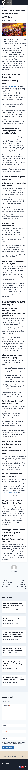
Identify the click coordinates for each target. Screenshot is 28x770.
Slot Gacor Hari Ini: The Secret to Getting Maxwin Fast (21, 584)
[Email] (25, 767)
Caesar (5, 20)
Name (5, 725)
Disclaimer (15, 756)
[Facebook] (20, 767)
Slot (3, 7)
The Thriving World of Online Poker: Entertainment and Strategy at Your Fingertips (13, 635)
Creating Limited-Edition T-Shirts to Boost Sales (7, 583)
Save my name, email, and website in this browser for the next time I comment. (14, 743)
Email (5, 732)
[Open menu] (25, 3)
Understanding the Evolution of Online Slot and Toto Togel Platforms (13, 664)
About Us (22, 756)
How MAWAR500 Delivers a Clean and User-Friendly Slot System (13, 605)
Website (5, 738)
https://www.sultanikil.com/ (10, 492)
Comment (6, 705)
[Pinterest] (22, 767)
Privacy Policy (7, 756)
